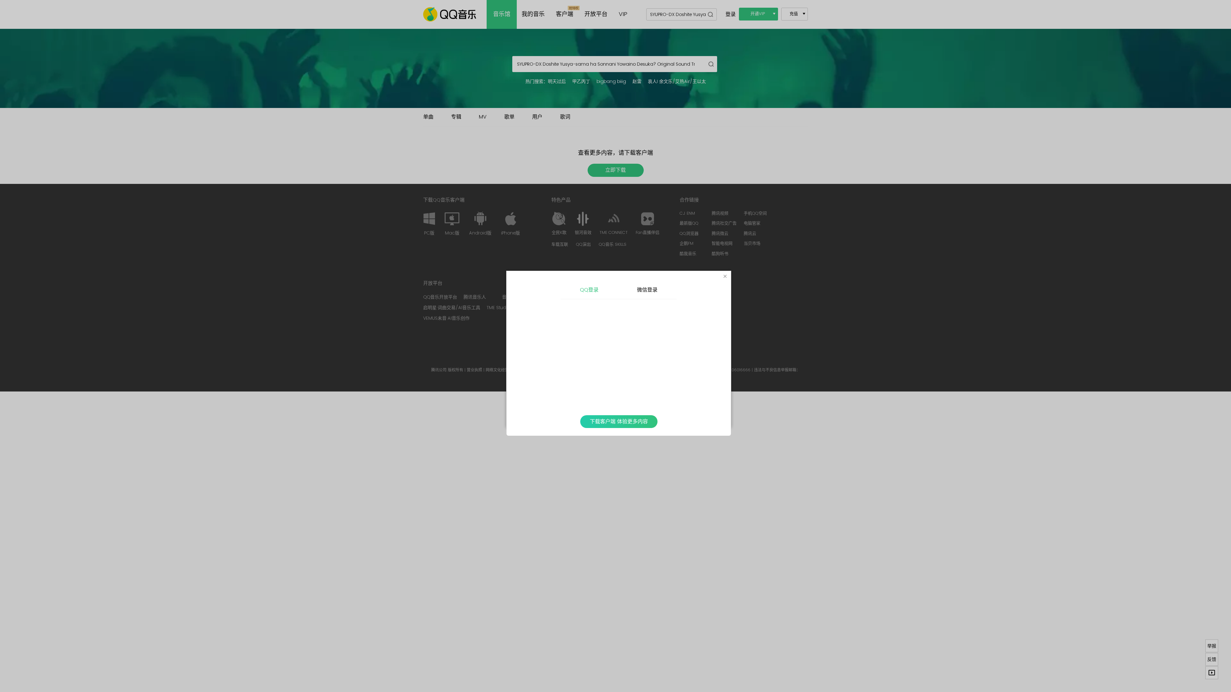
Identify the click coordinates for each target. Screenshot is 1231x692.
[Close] (725, 277)
